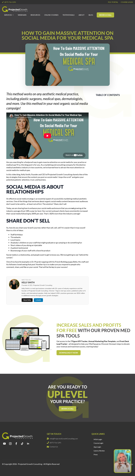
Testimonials (68, 15)
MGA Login (98, 439)
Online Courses (51, 15)
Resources (35, 15)
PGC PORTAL (113, 2)
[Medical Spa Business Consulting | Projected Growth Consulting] (15, 9)
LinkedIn (38, 300)
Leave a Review (99, 451)
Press (96, 454)
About (81, 15)
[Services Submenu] (14, 15)
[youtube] (4, 443)
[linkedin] (28, 443)
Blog (91, 15)
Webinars (22, 15)
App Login (97, 447)
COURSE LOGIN (127, 2)
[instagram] (10, 443)
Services (8, 15)
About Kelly (27, 300)
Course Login (98, 443)
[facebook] (16, 443)
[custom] (22, 443)
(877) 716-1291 (10, 2)
